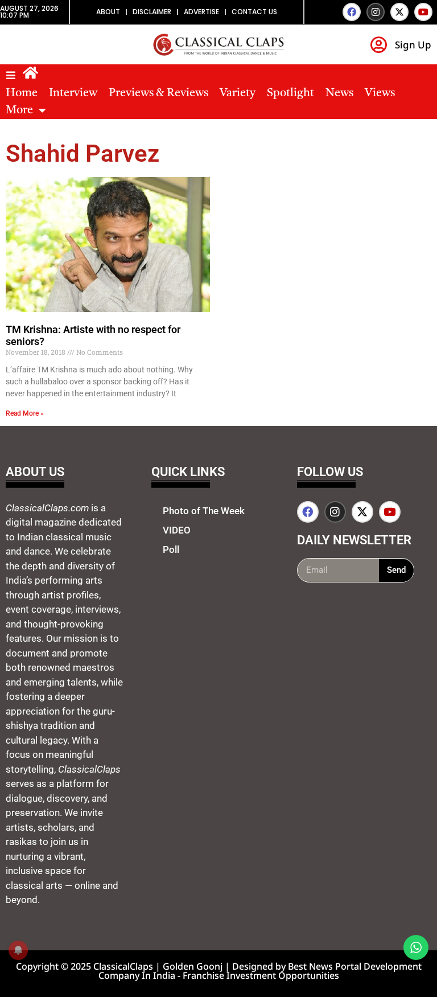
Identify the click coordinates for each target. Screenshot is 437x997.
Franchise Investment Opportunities (261, 975)
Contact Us (254, 12)
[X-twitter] (399, 12)
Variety (237, 93)
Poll (171, 549)
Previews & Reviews (158, 93)
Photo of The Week (204, 510)
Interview (73, 93)
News (339, 93)
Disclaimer (152, 12)
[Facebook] (352, 12)
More (19, 110)
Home (22, 93)
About (108, 12)
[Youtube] (423, 12)
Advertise (201, 12)
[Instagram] (375, 12)
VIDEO (177, 530)
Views (380, 93)
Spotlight (290, 93)
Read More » (25, 413)
